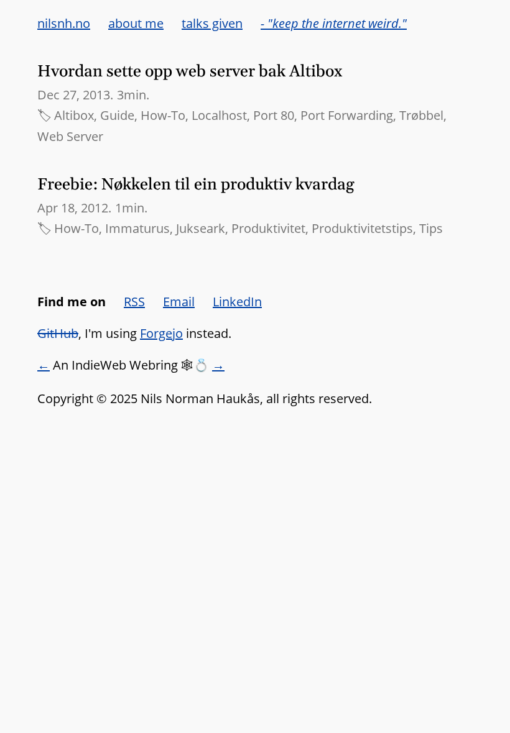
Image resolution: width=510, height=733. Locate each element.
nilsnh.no (63, 23)
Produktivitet (268, 228)
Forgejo (161, 333)
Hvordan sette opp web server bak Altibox (190, 71)
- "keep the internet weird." (334, 23)
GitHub (57, 333)
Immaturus (137, 228)
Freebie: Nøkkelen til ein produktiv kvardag (196, 185)
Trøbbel (421, 115)
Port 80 (273, 115)
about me (136, 23)
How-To (163, 115)
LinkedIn (237, 301)
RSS (134, 301)
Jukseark (200, 228)
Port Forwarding (346, 115)
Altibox (74, 115)
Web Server (70, 136)
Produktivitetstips (362, 228)
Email (179, 301)
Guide (117, 115)
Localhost (219, 115)
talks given (212, 23)
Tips (431, 228)
